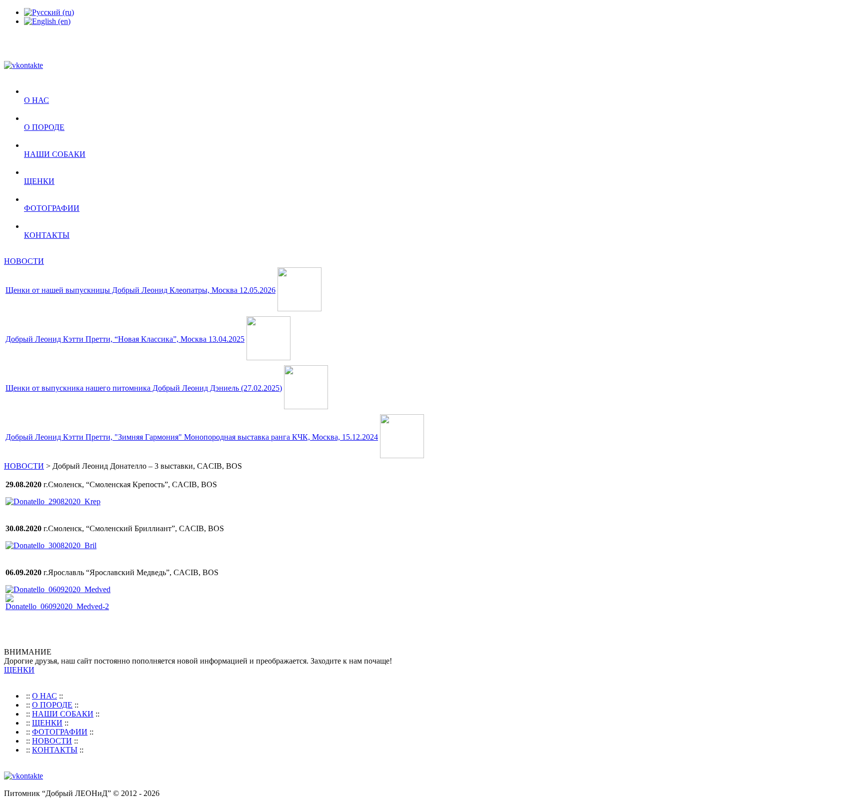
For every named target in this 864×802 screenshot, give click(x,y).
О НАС (36, 100)
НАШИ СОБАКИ (55, 154)
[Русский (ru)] (49, 12)
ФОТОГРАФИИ (52, 208)
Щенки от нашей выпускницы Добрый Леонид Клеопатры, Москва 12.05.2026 (141, 290)
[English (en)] (47, 21)
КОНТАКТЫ (47, 235)
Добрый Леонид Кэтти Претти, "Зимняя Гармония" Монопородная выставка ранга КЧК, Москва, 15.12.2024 (192, 437)
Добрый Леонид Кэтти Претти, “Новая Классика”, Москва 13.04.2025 (125, 339)
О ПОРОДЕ (44, 127)
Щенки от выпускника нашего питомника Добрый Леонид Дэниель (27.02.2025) (144, 388)
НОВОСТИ (24, 261)
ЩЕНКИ (39, 181)
